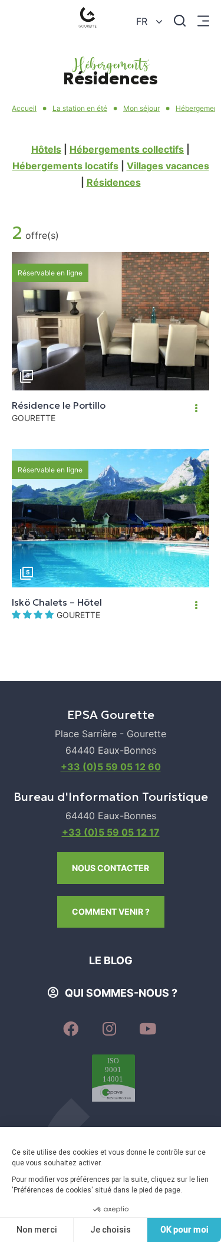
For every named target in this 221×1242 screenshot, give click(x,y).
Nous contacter (110, 868)
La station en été (79, 108)
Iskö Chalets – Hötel (57, 602)
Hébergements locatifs (65, 166)
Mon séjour (141, 108)
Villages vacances (168, 166)
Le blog (111, 960)
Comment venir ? (111, 911)
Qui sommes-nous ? (121, 993)
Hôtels (46, 149)
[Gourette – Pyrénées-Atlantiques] (89, 20)
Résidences (114, 182)
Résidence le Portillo (58, 405)
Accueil (24, 108)
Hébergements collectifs (127, 149)
